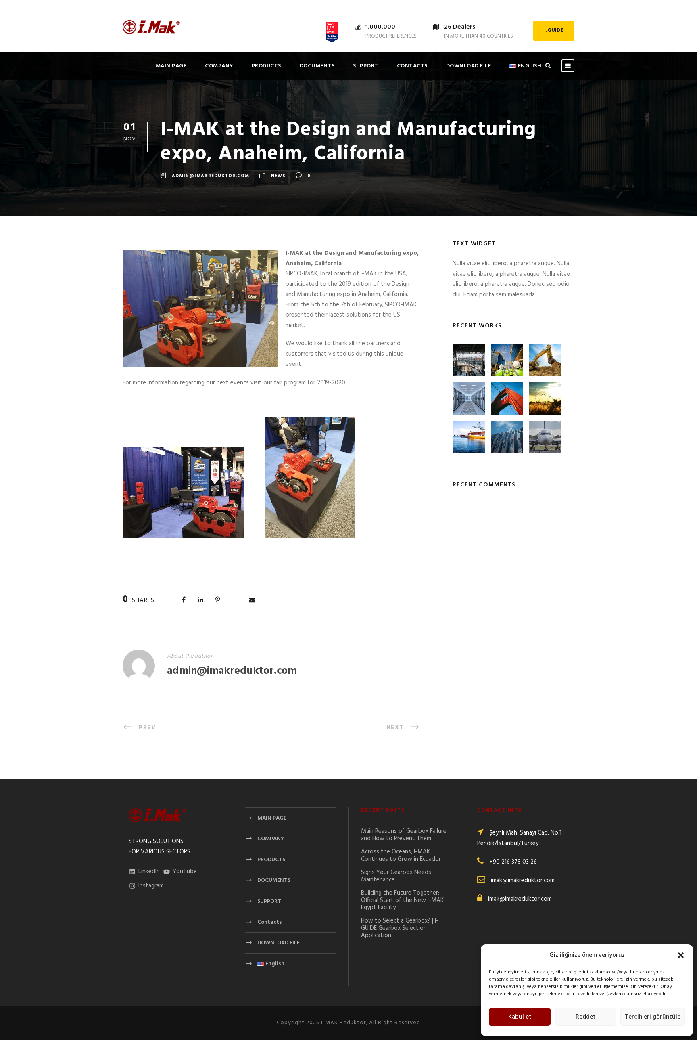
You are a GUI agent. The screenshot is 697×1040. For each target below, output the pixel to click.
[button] (681, 955)
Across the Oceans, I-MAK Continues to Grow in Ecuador (401, 855)
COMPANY (219, 66)
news (278, 176)
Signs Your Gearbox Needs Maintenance (396, 876)
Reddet (586, 1017)
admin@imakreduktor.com (210, 176)
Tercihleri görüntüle (652, 1017)
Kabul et (520, 1017)
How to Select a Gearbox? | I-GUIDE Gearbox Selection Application (399, 928)
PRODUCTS (266, 66)
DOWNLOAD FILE (468, 66)
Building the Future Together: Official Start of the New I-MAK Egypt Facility (402, 900)
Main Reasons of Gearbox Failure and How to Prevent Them (404, 834)
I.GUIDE (553, 30)
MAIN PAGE (171, 66)
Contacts (412, 66)
